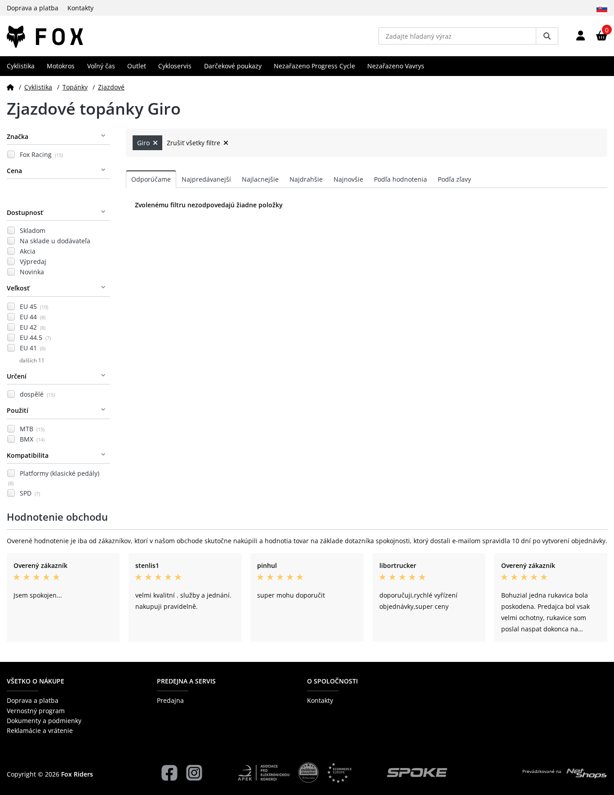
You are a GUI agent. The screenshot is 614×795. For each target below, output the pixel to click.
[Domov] (10, 87)
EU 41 (32, 348)
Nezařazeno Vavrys (395, 66)
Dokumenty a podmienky (44, 720)
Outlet (136, 66)
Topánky (75, 87)
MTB (32, 428)
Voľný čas (101, 66)
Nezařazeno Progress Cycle (314, 66)
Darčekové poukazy (233, 66)
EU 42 (32, 327)
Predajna (170, 700)
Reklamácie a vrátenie (40, 730)
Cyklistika (21, 66)
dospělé (37, 394)
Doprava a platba (32, 8)
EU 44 (32, 317)
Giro (144, 142)
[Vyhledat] (547, 36)
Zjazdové (111, 87)
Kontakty (80, 8)
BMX (32, 439)
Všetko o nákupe (35, 681)
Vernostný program (36, 710)
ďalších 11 (31, 360)
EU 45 (34, 306)
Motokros (61, 66)
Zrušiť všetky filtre (194, 142)
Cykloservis (174, 66)
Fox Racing (41, 154)
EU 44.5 (35, 337)
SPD (30, 493)
